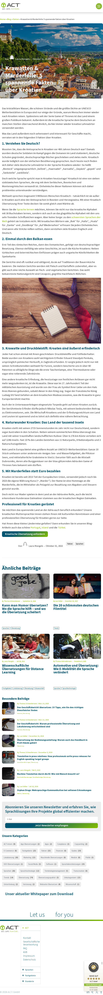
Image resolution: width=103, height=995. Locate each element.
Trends (56, 628)
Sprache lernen (25, 209)
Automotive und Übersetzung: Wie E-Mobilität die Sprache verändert (76, 668)
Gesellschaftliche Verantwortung (30, 943)
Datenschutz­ (29, 959)
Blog (9, 19)
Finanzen (19, 713)
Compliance (61, 844)
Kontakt (27, 937)
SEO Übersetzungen (12, 864)
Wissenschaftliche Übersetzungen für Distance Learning (23, 668)
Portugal (35, 527)
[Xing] (92, 992)
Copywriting (79, 844)
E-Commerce (9, 850)
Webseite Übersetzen (48, 884)
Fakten (16, 19)
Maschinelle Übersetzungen (24, 777)
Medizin (19, 793)
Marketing (27, 857)
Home (2, 19)
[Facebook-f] (101, 992)
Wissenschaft (39, 688)
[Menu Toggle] (99, 6)
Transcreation (78, 871)
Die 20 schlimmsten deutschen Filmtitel (76, 607)
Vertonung (27, 884)
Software (49, 864)
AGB (25, 952)
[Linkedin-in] (88, 992)
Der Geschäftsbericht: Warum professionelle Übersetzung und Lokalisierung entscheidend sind (48, 725)
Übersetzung (15, 628)
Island (45, 527)
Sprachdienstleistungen (23, 762)
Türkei (61, 527)
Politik (88, 857)
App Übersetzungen (29, 844)
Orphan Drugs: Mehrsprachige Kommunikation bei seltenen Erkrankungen (54, 790)
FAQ (25, 948)
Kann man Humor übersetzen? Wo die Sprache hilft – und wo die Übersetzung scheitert (25, 608)
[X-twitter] (97, 992)
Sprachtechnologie (69, 688)
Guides (74, 850)
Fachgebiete (7, 688)
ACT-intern (8, 844)
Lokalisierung (17, 688)
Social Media (33, 864)
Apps (47, 844)
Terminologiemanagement (55, 871)
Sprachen (79, 544)
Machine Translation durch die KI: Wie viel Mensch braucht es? (48, 773)
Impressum (29, 955)
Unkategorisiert (70, 877)
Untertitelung (9, 884)
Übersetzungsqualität (47, 877)
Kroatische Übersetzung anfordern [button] (25, 534)
